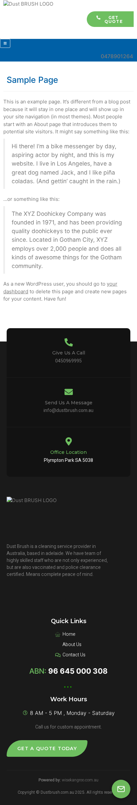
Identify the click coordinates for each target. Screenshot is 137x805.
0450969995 (68, 360)
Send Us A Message (68, 403)
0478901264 (117, 56)
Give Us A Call (68, 353)
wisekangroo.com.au (80, 780)
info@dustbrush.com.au (68, 410)
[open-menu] (5, 43)
